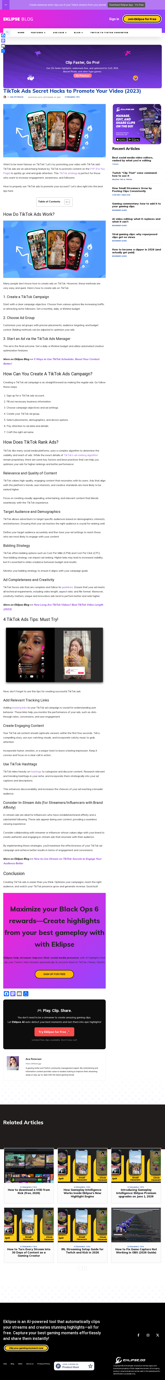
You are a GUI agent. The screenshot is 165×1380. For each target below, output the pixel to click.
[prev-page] (79, 1268)
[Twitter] (158, 1335)
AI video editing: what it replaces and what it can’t (136, 220)
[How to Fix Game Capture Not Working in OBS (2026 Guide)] (136, 1225)
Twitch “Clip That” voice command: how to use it (134, 174)
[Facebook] (138, 1335)
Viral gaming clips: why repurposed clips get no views (134, 236)
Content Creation (121, 195)
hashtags (36, 771)
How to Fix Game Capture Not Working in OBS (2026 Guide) (136, 1250)
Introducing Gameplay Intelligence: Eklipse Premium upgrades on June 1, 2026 (136, 1193)
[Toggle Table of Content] (65, 202)
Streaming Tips (72, 97)
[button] (7, 32)
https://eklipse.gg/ (33, 1063)
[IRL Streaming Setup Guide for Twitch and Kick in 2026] (82, 1225)
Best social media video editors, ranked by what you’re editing (132, 159)
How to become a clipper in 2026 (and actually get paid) (136, 251)
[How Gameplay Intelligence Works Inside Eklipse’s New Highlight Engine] (82, 1165)
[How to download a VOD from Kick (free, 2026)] (29, 1165)
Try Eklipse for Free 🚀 (54, 1032)
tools (115, 164)
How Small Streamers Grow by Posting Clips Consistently (132, 189)
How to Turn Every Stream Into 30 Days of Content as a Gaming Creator (28, 1252)
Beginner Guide (119, 210)
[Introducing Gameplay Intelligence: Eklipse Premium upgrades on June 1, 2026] (136, 1165)
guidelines (67, 587)
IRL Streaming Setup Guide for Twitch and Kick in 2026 (82, 1250)
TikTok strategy (68, 173)
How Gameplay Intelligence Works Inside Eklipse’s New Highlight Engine (82, 1193)
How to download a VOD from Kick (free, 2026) (29, 1191)
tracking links (19, 707)
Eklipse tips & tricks (122, 179)
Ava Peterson (16, 97)
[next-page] (84, 1268)
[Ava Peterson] (5, 97)
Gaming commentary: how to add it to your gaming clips (136, 205)
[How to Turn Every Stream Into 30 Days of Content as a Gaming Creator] (29, 1225)
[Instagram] (148, 1335)
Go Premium (82, 75)
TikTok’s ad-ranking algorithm (81, 455)
